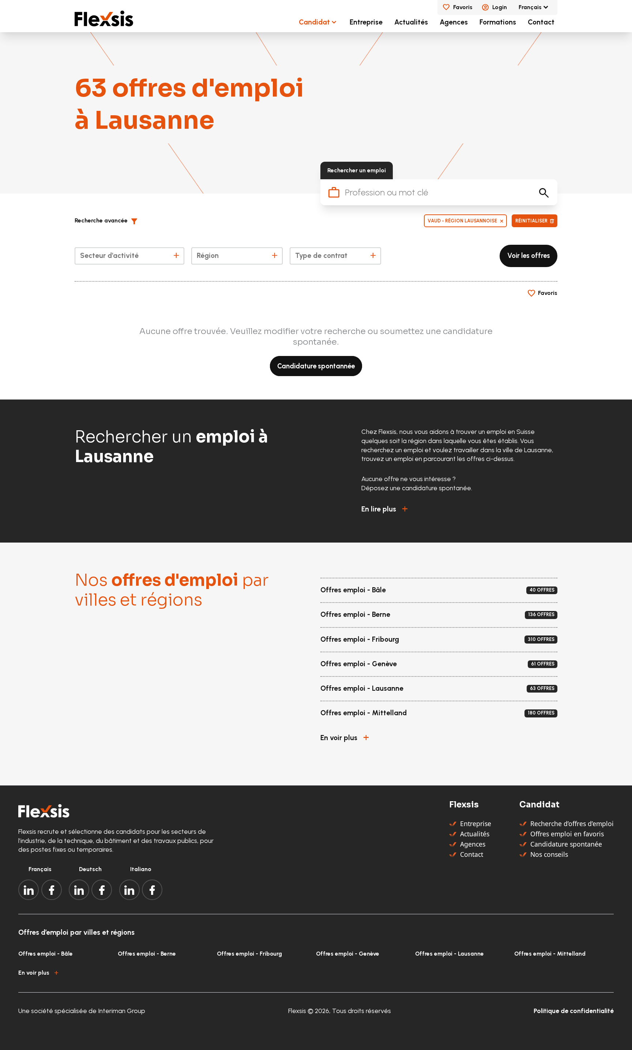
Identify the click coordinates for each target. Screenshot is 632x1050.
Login (499, 7)
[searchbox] (129, 257)
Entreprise (366, 22)
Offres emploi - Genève (347, 953)
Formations (497, 22)
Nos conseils (549, 854)
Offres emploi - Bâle (45, 953)
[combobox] (129, 256)
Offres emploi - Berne (147, 953)
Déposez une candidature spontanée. (416, 488)
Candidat (314, 22)
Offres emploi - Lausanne (449, 953)
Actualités (411, 22)
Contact (541, 22)
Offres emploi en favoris (567, 833)
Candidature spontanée (566, 844)
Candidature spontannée (316, 366)
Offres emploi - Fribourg (249, 953)
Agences (454, 22)
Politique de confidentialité (574, 1011)
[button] (109, 221)
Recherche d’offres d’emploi (572, 823)
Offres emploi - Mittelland (550, 953)
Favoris (463, 7)
